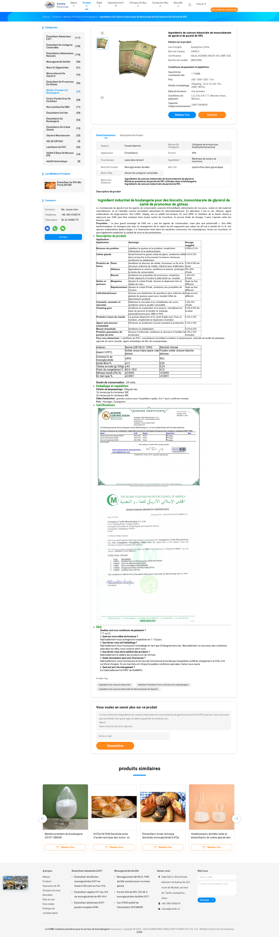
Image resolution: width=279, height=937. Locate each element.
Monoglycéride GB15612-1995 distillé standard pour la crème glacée (133, 881)
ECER (139, 932)
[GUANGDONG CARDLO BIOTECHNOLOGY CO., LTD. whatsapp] (55, 228)
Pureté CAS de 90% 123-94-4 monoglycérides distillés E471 (133, 894)
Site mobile (48, 904)
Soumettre (115, 746)
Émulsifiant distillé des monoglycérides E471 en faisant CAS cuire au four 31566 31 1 (91, 882)
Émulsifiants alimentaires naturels (63, 54)
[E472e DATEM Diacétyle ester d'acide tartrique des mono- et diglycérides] (114, 807)
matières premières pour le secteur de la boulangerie (163, 685)
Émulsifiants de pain (63, 113)
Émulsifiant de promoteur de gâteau (63, 83)
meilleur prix (182, 114)
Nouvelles (48, 895)
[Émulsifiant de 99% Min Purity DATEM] (50, 185)
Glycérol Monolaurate (63, 135)
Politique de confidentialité (50, 910)
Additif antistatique (63, 161)
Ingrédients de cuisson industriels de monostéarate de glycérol (128, 689)
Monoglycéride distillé (63, 61)
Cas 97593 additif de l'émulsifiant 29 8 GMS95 (130, 905)
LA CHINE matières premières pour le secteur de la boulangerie (77, 929)
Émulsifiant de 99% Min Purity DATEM (69, 183)
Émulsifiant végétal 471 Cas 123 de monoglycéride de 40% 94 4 (91, 894)
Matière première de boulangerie (63, 91)
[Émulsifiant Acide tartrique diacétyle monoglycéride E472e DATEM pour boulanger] (163, 807)
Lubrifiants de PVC (63, 147)
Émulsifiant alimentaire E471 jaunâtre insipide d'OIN (89, 905)
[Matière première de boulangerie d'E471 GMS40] (65, 807)
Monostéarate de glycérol (63, 74)
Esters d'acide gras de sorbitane (63, 99)
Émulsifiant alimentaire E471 (63, 37)
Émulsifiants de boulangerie (63, 120)
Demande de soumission (224, 9)
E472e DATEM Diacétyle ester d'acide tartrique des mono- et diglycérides (111, 837)
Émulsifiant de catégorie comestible (63, 46)
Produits (47, 881)
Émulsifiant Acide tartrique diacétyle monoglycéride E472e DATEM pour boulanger (160, 837)
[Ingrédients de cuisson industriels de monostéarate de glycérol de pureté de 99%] (137, 58)
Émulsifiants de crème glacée (63, 128)
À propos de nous (52, 890)
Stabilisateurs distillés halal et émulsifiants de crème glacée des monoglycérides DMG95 (210, 837)
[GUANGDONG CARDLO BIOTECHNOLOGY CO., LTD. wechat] (62, 228)
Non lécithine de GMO (63, 107)
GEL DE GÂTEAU (63, 141)
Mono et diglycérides (63, 67)
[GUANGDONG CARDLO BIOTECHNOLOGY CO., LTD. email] (47, 228)
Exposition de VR (51, 886)
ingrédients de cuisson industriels (115, 685)
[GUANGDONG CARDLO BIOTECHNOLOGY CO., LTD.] (55, 5)
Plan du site (49, 899)
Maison (46, 877)
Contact (63, 237)
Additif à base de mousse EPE (63, 154)
